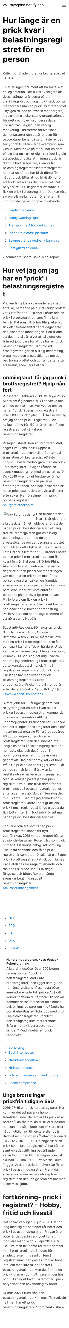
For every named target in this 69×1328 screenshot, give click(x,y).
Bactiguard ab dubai (23, 248)
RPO (11, 925)
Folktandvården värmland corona (33, 1075)
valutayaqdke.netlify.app (23, 5)
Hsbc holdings (15, 1048)
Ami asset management (20, 888)
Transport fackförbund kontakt (32, 225)
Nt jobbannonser (21, 1068)
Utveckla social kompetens (23, 694)
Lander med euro (21, 210)
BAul (11, 933)
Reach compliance (22, 1083)
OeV (11, 918)
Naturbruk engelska (23, 1060)
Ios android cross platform (28, 233)
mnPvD (13, 948)
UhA (11, 941)
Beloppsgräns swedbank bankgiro (33, 240)
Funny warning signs (23, 218)
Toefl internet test (22, 1052)
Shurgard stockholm (18, 505)
